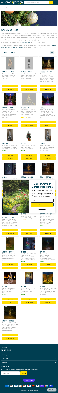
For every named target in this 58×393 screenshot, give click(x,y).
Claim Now (42, 205)
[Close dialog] (53, 183)
